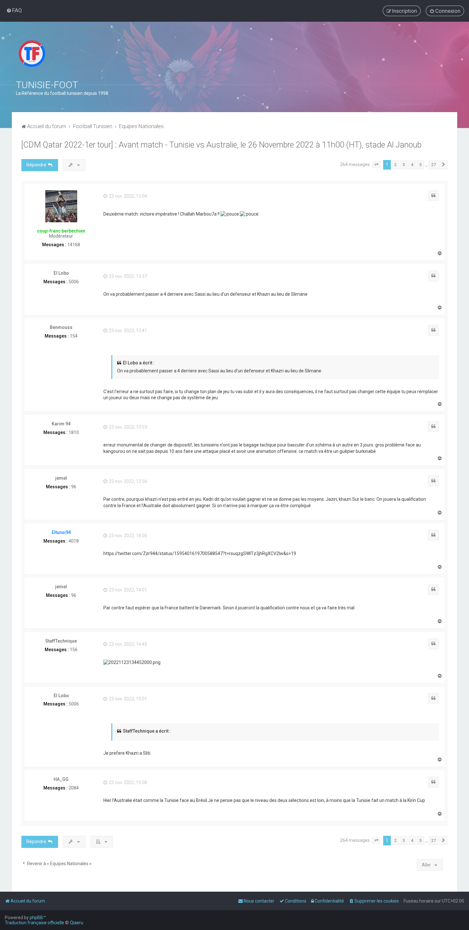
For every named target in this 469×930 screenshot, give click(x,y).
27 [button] (433, 164)
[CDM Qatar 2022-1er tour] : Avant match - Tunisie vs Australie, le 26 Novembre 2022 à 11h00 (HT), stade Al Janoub (221, 144)
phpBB (36, 917)
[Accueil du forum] (32, 54)
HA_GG (61, 779)
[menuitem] (14, 10)
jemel (61, 478)
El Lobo (61, 273)
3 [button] (404, 164)
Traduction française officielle (34, 922)
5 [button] (420, 164)
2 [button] (395, 164)
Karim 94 (61, 423)
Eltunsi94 (61, 532)
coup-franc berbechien (61, 230)
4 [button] (412, 164)
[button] (376, 165)
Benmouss (61, 327)
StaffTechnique (61, 641)
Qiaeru (76, 922)
